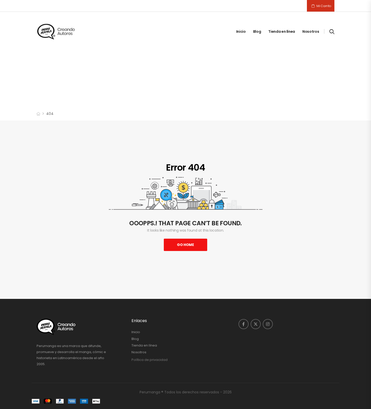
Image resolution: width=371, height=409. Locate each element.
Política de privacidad (149, 359)
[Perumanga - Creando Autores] (56, 31)
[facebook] (243, 324)
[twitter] (256, 324)
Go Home (185, 244)
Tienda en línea (281, 31)
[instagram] (268, 324)
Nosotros (310, 31)
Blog (257, 31)
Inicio (241, 31)
